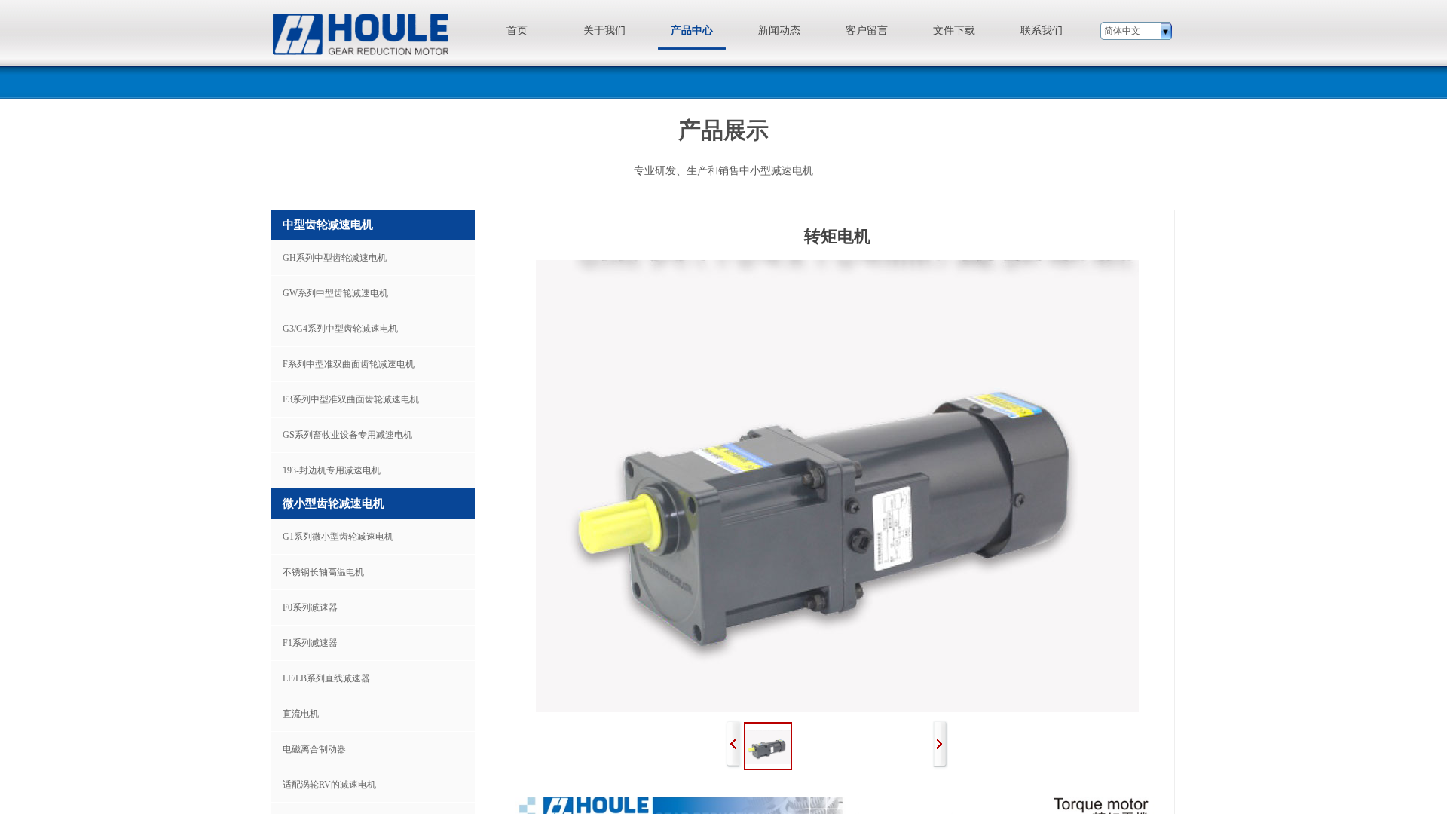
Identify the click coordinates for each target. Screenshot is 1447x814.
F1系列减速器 (310, 643)
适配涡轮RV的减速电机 (329, 784)
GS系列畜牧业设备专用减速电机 (347, 435)
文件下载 (954, 30)
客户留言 (867, 30)
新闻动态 (779, 30)
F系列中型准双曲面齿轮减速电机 (349, 364)
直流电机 (301, 713)
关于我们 (604, 30)
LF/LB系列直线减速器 (326, 678)
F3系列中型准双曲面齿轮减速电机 (351, 399)
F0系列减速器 (310, 607)
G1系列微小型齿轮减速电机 (338, 536)
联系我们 (1041, 30)
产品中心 (692, 30)
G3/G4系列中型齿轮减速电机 (340, 328)
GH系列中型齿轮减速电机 (335, 257)
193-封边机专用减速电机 (332, 470)
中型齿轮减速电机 (328, 225)
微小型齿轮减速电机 (333, 503)
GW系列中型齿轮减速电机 (335, 293)
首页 (517, 30)
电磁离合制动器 (314, 749)
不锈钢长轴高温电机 (323, 572)
